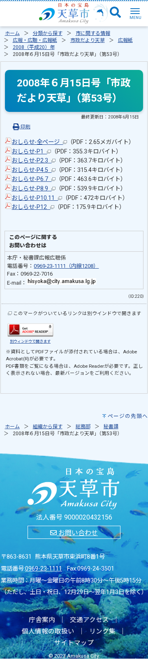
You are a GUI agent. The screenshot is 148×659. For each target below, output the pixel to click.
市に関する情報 (93, 33)
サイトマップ (74, 643)
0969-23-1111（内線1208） (66, 266)
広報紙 (125, 40)
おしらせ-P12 (31, 207)
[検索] (115, 12)
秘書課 (111, 426)
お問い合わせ (77, 533)
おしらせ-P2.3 (31, 160)
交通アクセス (89, 620)
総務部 (83, 426)
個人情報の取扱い (48, 631)
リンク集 (102, 631)
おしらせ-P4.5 (31, 170)
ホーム (12, 33)
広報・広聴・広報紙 (35, 40)
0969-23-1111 (43, 568)
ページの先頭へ (128, 416)
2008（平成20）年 (34, 47)
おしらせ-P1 (29, 151)
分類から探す (47, 33)
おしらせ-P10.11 (35, 198)
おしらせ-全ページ (37, 142)
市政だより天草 (87, 40)
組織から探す (47, 426)
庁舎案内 (42, 620)
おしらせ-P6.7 (31, 179)
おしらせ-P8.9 (31, 188)
